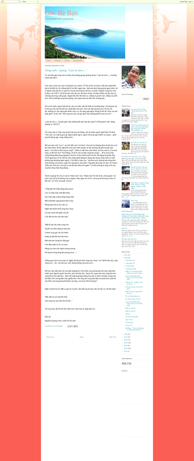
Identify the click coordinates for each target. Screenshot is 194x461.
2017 (126, 337)
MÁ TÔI (124, 228)
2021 (126, 255)
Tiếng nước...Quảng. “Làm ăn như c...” (134, 283)
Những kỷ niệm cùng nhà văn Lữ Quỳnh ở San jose (139, 168)
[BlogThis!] (70, 326)
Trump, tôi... (129, 325)
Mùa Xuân (134, 200)
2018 (126, 334)
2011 (126, 351)
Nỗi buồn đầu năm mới (129, 239)
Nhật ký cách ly (130, 308)
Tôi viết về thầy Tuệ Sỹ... (133, 299)
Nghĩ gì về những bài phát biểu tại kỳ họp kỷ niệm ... (134, 272)
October (128, 266)
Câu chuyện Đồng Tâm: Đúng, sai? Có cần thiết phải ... (133, 277)
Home (49, 60)
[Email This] (68, 326)
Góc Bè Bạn (61, 12)
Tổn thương (129, 322)
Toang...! (128, 314)
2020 (126, 258)
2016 (126, 340)
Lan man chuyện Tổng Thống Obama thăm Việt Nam (139, 111)
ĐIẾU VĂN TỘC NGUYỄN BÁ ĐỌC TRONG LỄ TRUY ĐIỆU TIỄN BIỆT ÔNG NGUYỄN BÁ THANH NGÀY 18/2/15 (135, 216)
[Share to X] (73, 326)
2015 (126, 343)
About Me (58, 60)
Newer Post (50, 337)
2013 (126, 348)
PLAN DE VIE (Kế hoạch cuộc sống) (134, 156)
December (129, 260)
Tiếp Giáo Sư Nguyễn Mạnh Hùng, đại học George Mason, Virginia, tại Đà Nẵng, (140, 185)
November (129, 263)
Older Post (112, 337)
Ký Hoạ (67, 60)
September (129, 269)
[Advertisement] (136, 387)
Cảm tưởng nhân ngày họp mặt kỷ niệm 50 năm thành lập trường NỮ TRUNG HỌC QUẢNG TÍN (139, 127)
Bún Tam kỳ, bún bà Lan (139, 142)
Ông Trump (129, 319)
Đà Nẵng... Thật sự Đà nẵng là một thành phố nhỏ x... (134, 329)
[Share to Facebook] (75, 326)
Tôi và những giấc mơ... (133, 296)
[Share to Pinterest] (77, 326)
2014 (126, 345)
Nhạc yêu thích (77, 60)
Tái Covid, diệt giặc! (131, 317)
